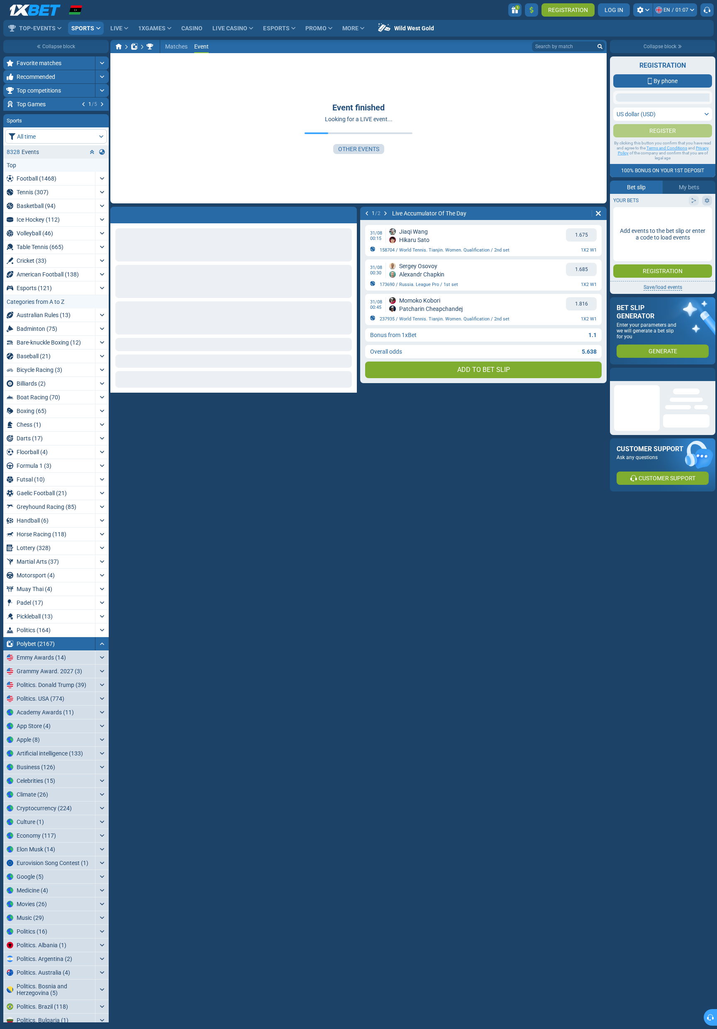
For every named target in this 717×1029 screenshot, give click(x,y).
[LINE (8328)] (119, 46)
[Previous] (83, 104)
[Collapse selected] (92, 202)
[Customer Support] (707, 10)
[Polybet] (134, 46)
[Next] (102, 104)
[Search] (600, 46)
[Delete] (598, 213)
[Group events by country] (102, 202)
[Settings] (643, 10)
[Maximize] (102, 63)
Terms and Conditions (666, 230)
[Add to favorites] (101, 117)
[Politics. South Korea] (150, 46)
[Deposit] (531, 10)
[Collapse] (102, 694)
